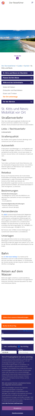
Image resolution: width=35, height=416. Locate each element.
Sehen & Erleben (9, 87)
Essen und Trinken (10, 93)
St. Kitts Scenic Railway (10, 257)
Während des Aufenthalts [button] (13, 83)
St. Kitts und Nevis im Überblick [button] (15, 73)
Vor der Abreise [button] (9, 102)
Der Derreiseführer (8, 66)
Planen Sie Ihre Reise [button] (11, 78)
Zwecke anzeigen (17, 413)
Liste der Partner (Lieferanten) (12, 403)
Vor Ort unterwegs (10, 97)
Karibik (26, 66)
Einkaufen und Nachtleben (12, 90)
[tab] (17, 73)
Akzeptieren (17, 408)
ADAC (5, 214)
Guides (19, 66)
